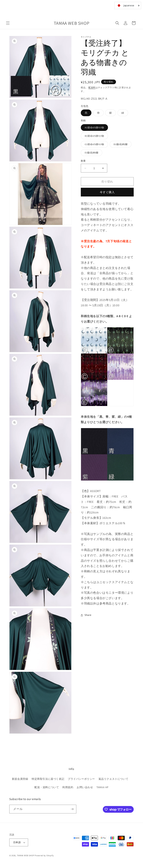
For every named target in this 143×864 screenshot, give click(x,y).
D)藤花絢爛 (122, 145)
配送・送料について (46, 787)
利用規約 (67, 787)
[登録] (72, 809)
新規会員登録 (20, 779)
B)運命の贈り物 (96, 136)
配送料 (92, 87)
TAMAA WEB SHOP (25, 855)
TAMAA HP (102, 787)
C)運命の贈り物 (96, 145)
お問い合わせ (85, 787)
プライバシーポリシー (81, 779)
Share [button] (88, 615)
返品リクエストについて (113, 779)
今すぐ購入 (107, 192)
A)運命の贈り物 (96, 128)
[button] (8, 23)
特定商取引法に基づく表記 (48, 779)
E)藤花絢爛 (93, 153)
